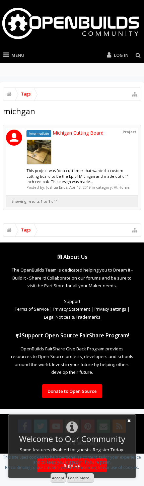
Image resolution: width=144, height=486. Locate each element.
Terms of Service (32, 309)
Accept (58, 477)
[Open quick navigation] (135, 94)
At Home (122, 187)
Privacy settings (110, 309)
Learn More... (80, 477)
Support (72, 301)
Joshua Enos (56, 187)
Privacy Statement (71, 309)
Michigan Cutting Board (66, 133)
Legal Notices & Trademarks (72, 317)
